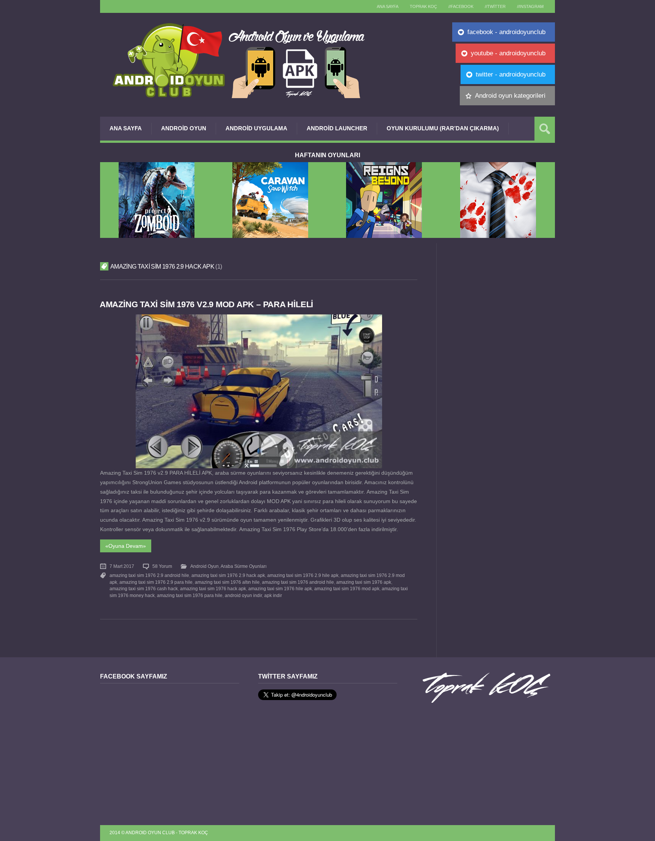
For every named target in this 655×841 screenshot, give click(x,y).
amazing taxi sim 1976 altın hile (227, 582)
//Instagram (530, 6)
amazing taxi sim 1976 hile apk (280, 588)
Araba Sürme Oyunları (243, 566)
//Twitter (495, 6)
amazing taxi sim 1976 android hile (298, 582)
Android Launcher (337, 128)
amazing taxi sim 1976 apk (363, 582)
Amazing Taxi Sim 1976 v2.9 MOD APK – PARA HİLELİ (206, 304)
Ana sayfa (387, 6)
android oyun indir (243, 595)
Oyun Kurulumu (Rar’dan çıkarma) (443, 128)
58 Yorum (162, 566)
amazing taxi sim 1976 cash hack (144, 588)
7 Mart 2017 (122, 566)
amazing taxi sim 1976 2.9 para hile (156, 582)
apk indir (273, 595)
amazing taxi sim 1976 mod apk (346, 588)
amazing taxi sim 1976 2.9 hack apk (228, 575)
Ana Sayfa (126, 128)
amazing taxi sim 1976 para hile (190, 595)
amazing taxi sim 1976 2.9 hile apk (302, 575)
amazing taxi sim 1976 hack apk (213, 588)
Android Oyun (183, 128)
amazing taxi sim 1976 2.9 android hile (149, 575)
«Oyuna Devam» (125, 546)
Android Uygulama (256, 128)
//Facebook (460, 6)
